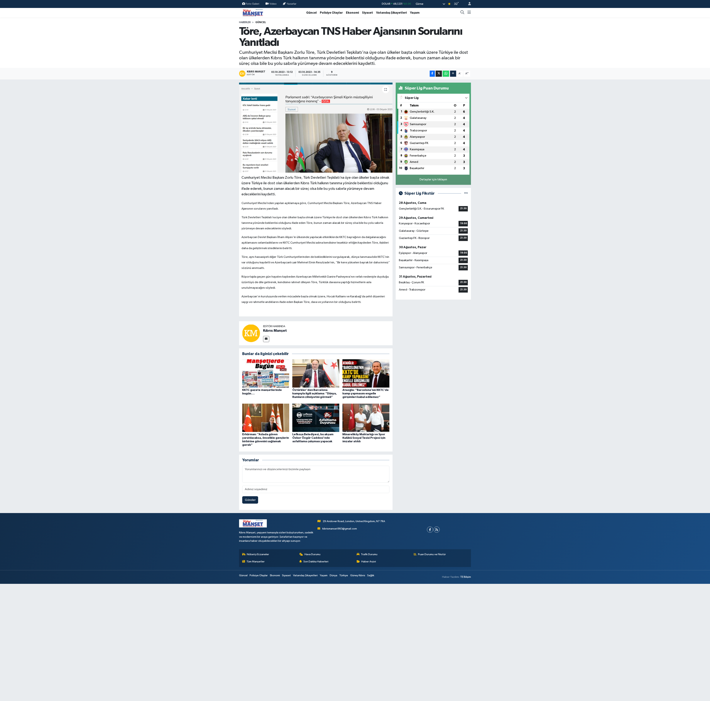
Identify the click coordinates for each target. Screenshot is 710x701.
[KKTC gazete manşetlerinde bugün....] (265, 373)
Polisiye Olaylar (331, 12)
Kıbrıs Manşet (275, 330)
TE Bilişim (465, 577)
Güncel (311, 12)
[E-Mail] (266, 339)
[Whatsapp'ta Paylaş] (446, 74)
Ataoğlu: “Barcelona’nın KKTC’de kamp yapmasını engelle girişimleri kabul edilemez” (365, 393)
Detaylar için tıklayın (433, 179)
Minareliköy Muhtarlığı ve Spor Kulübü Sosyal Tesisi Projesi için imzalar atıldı (363, 438)
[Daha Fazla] (453, 74)
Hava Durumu (312, 554)
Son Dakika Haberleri (315, 561)
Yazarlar (291, 3)
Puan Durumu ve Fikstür (432, 554)
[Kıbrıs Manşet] (251, 333)
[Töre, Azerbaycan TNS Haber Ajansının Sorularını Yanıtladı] (316, 128)
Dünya (333, 575)
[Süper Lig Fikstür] (466, 193)
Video (273, 3)
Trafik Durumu (369, 554)
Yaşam (415, 12)
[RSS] (437, 530)
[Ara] (462, 12)
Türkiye (343, 575)
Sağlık (370, 575)
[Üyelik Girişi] (468, 4)
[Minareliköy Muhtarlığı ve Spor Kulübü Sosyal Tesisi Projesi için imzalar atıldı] (365, 417)
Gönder (250, 500)
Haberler (245, 22)
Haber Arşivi (368, 561)
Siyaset (367, 12)
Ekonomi (352, 12)
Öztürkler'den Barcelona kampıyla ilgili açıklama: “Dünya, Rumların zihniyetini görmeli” (314, 393)
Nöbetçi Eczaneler (258, 554)
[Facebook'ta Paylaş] (432, 74)
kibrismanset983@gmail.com (339, 528)
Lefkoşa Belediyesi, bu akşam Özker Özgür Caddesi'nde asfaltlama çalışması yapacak (312, 438)
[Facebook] (430, 530)
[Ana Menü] (469, 12)
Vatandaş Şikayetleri (391, 12)
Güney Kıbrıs (357, 575)
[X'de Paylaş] (439, 74)
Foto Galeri (252, 3)
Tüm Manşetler (255, 561)
